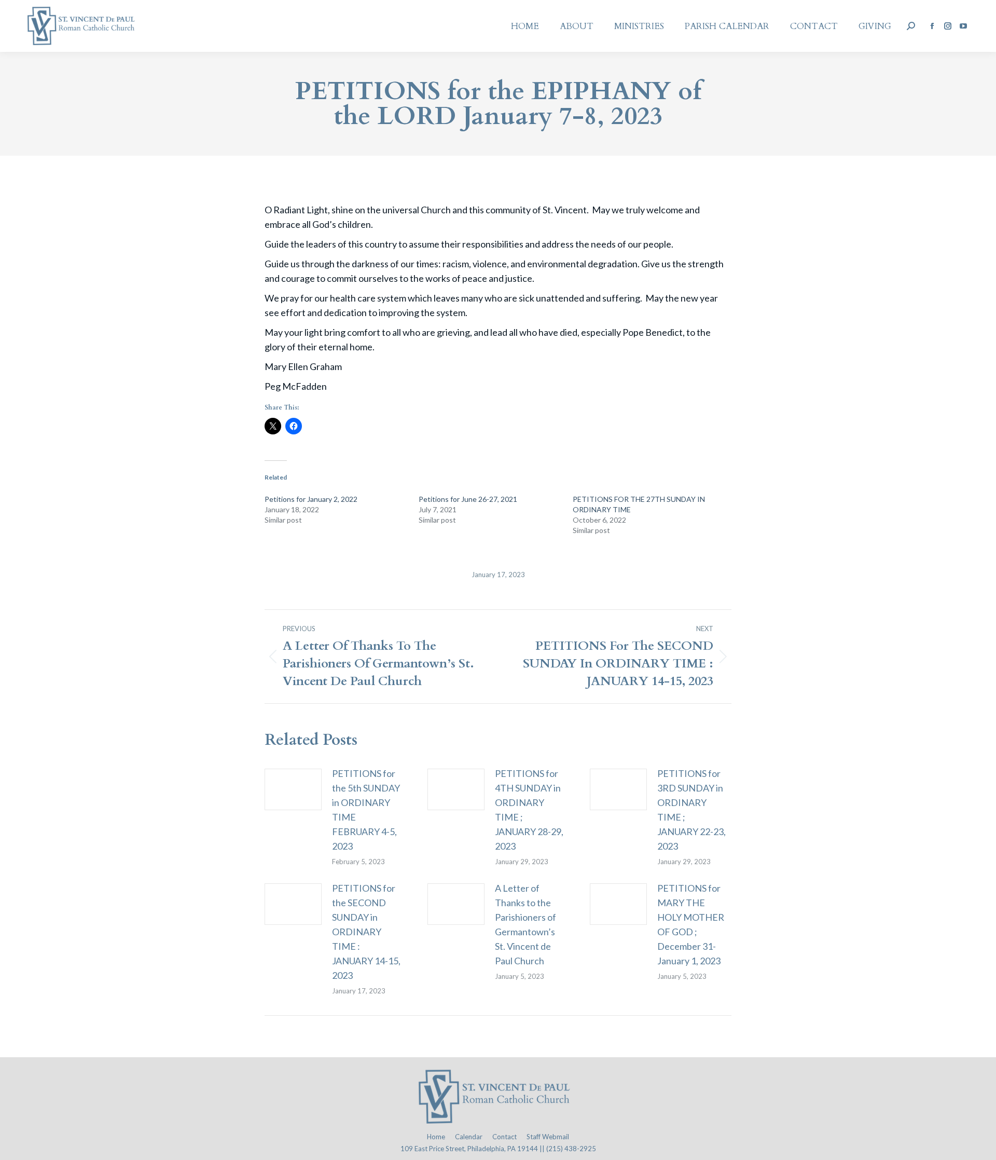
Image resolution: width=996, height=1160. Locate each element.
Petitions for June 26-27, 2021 (468, 499)
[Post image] (293, 789)
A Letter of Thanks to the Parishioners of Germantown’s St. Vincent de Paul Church (525, 924)
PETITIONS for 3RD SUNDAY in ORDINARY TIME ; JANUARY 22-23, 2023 (691, 810)
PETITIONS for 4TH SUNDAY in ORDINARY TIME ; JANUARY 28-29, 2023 (529, 810)
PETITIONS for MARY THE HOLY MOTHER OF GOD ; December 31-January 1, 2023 (690, 924)
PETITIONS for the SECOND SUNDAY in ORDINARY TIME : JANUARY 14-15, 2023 (366, 931)
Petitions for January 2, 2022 (311, 499)
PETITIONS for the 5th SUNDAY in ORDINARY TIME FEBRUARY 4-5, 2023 (366, 810)
